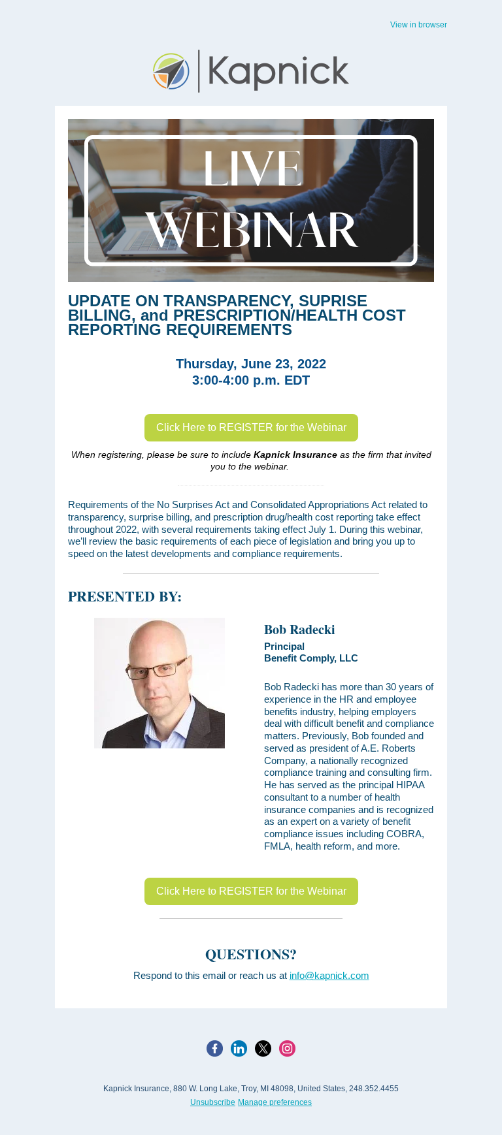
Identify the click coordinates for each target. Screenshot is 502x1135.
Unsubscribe (212, 1102)
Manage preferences (275, 1102)
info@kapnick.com (329, 975)
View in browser (418, 24)
